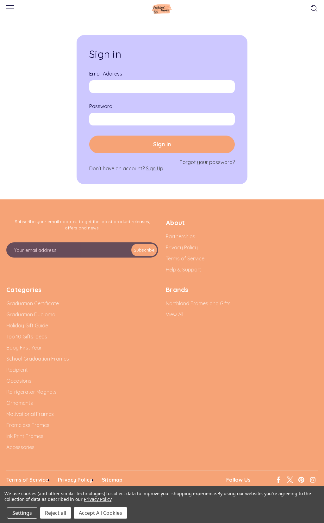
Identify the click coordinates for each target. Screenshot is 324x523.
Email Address (105, 73)
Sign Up (154, 168)
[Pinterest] (301, 480)
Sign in (162, 144)
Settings (22, 512)
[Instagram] (312, 480)
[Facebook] (278, 480)
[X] (290, 480)
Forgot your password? (207, 162)
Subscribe (144, 250)
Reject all (55, 512)
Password (100, 106)
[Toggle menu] (10, 9)
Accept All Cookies (100, 512)
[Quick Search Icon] (313, 8)
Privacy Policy (97, 499)
